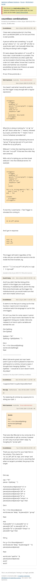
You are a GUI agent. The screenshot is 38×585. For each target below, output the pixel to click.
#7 (34, 448)
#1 (34, 83)
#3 (34, 300)
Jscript (3, 4)
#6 (34, 408)
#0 (34, 28)
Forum (22, 2)
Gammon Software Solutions (10, 2)
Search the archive (22, 12)
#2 (34, 278)
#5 (3, 393)
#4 (34, 380)
